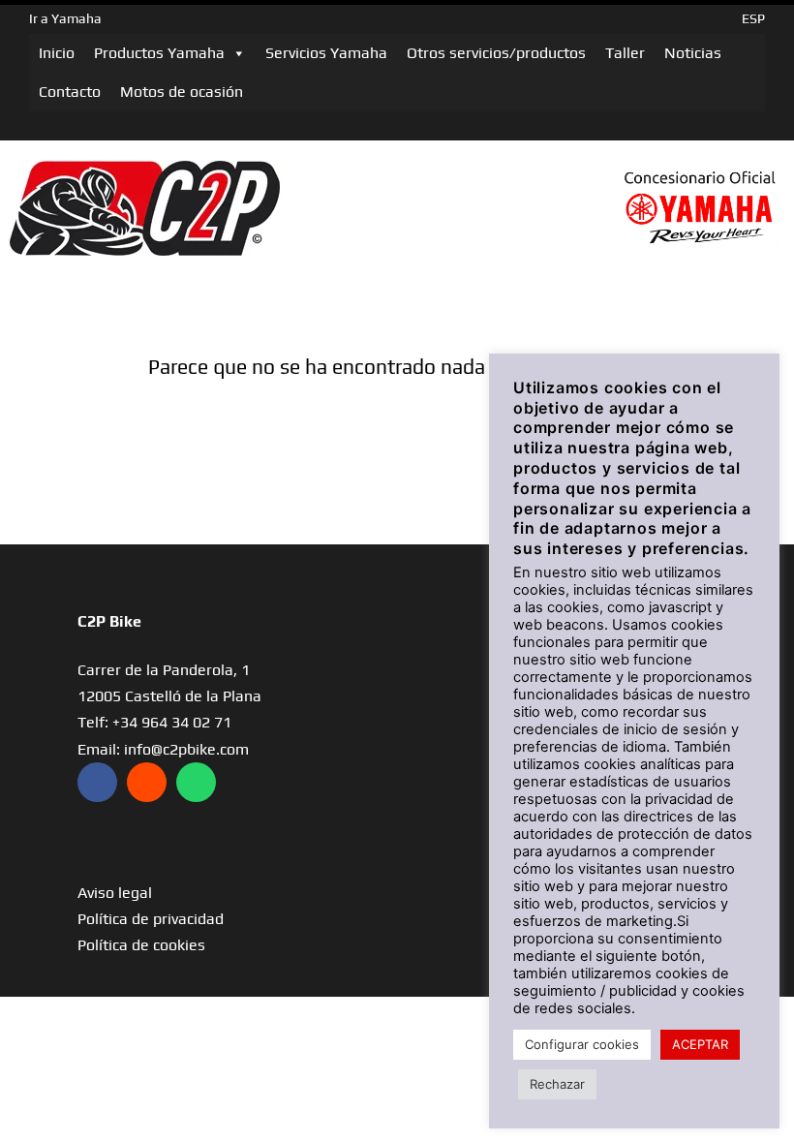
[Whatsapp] (196, 782)
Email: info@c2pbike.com (163, 749)
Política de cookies (141, 945)
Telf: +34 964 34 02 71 (154, 722)
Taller (625, 53)
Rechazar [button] (557, 1084)
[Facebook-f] (97, 782)
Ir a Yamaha (65, 18)
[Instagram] (147, 782)
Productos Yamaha (159, 53)
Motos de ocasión (181, 91)
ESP (753, 18)
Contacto (70, 91)
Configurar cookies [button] (582, 1044)
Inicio (57, 53)
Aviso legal (114, 892)
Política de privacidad (150, 919)
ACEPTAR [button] (700, 1044)
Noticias (692, 53)
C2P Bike (109, 621)
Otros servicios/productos (496, 53)
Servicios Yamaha (326, 53)
